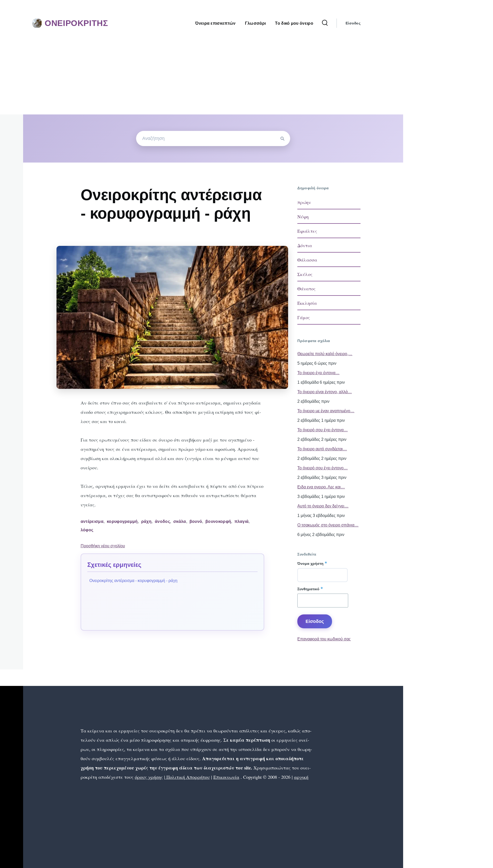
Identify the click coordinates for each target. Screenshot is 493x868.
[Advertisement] (202, 76)
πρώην (304, 202)
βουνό (195, 521)
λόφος (87, 530)
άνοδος (162, 521)
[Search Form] (325, 23)
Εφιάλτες (307, 231)
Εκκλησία (307, 303)
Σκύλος (304, 274)
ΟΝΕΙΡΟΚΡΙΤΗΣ (76, 23)
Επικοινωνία (226, 777)
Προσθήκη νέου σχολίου (103, 546)
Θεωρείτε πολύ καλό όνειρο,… (324, 354)
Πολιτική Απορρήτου (187, 777)
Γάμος (303, 317)
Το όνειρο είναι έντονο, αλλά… (324, 392)
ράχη (146, 521)
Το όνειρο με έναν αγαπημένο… (325, 411)
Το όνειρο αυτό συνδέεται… (322, 449)
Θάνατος (306, 288)
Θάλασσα (307, 260)
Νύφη (303, 216)
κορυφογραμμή (122, 521)
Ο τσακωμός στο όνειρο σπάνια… (327, 525)
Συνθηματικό (308, 589)
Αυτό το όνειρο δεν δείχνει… (322, 506)
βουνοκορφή (218, 521)
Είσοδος (353, 23)
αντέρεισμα (92, 521)
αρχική (301, 777)
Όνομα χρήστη (310, 563)
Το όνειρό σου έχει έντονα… (322, 430)
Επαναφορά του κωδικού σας (324, 639)
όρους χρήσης (149, 777)
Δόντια (304, 245)
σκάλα (179, 521)
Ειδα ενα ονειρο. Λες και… (321, 487)
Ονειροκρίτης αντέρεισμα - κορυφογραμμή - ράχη (133, 580)
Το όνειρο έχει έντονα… (318, 373)
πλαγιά (241, 521)
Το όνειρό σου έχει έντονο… (322, 468)
